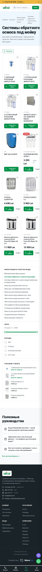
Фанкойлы (5, 515)
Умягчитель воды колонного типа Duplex (19, 302)
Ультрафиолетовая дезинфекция (16, 305)
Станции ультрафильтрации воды (17, 308)
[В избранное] (17, 57)
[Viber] (38, 555)
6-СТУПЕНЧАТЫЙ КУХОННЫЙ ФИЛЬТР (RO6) (10, 117)
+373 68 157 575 (10, 487)
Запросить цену (12, 86)
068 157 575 (8, 490)
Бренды (25, 531)
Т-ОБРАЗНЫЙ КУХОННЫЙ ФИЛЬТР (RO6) (9, 79)
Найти (36, 7)
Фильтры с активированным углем (17, 289)
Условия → (20, 2)
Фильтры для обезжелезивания (16, 292)
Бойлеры (25, 512)
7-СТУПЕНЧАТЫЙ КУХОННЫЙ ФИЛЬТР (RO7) (30, 79)
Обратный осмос (8, 528)
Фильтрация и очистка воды (21, 20)
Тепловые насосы (28, 515)
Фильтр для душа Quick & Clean (15, 311)
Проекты (25, 528)
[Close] (38, 2)
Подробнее (19, 209)
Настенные (6, 509)
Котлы (24, 509)
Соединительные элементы (14, 314)
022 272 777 (8, 493)
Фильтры (9, 51)
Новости (25, 537)
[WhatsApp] (38, 561)
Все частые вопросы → (11, 456)
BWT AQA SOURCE (10, 154)
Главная (5, 20)
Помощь (25, 544)
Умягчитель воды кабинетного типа (17, 295)
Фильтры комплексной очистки (15, 285)
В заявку (29, 169)
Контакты (25, 541)
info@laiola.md (10, 495)
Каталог (12, 20)
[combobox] (23, 7)
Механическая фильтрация (14, 273)
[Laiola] (6, 7)
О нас (24, 525)
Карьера (25, 534)
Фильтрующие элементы (13, 318)
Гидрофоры (6, 531)
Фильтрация (6, 525)
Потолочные (6, 512)
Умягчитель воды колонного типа (16, 298)
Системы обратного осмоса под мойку (19, 277)
